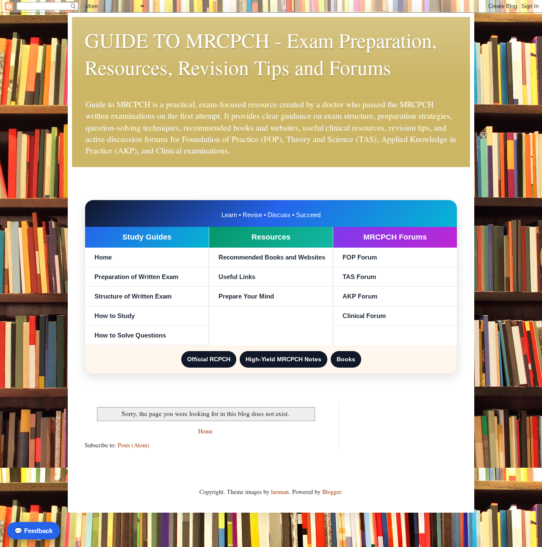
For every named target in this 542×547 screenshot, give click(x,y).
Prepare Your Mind (246, 296)
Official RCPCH (208, 359)
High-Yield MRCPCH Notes (283, 359)
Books (346, 359)
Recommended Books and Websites (271, 257)
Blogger (331, 492)
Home (103, 257)
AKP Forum (360, 296)
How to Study (114, 315)
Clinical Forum (364, 315)
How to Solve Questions (130, 335)
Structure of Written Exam (132, 296)
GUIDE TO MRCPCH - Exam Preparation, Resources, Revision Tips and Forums (261, 53)
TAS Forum (359, 276)
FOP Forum (360, 257)
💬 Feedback (33, 530)
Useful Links (236, 276)
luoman (280, 492)
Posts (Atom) (133, 445)
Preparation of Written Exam (136, 276)
